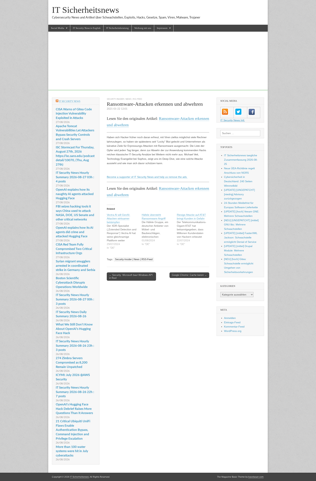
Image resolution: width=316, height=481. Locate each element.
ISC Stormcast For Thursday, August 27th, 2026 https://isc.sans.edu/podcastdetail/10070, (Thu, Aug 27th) (75, 156)
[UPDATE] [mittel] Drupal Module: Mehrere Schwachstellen (238, 250)
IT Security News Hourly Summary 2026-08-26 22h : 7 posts (75, 392)
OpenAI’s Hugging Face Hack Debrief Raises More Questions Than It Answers (74, 409)
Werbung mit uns (142, 28)
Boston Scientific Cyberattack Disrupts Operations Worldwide (72, 282)
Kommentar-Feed (234, 326)
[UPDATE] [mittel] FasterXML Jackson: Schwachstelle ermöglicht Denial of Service (240, 237)
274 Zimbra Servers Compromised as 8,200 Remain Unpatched (71, 362)
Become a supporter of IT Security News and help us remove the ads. (147, 176)
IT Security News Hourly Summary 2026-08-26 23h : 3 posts (75, 345)
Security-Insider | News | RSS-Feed (124, 99)
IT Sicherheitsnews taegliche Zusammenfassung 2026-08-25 (241, 159)
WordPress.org (232, 331)
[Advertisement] (158, 64)
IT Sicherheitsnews (85, 10)
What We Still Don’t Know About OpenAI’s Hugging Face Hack (74, 329)
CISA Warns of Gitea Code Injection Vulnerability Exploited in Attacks (74, 113)
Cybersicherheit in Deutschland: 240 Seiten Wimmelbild (238, 181)
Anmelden (230, 318)
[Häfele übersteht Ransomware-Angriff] (159, 229)
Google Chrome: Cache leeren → (189, 275)
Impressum (162, 28)
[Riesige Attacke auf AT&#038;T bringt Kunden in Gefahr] (194, 229)
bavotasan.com (256, 477)
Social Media (57, 28)
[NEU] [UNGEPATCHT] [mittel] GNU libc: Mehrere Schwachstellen (241, 224)
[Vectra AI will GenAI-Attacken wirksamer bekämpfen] (124, 231)
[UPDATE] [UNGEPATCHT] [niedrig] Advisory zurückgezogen (239, 194)
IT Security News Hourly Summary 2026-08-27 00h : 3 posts (75, 299)
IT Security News (69, 101)
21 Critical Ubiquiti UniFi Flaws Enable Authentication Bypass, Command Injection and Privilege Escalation (73, 430)
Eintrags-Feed (232, 322)
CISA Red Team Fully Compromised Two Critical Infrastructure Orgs (74, 249)
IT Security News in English (87, 28)
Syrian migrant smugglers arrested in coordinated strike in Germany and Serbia (75, 266)
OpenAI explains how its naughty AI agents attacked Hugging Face (75, 194)
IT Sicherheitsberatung (117, 28)
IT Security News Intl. (232, 120)
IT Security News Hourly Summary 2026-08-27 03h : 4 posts (75, 177)
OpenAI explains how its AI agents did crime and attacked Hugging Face (74, 232)
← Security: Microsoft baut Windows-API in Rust (131, 276)
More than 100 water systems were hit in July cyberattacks (72, 451)
